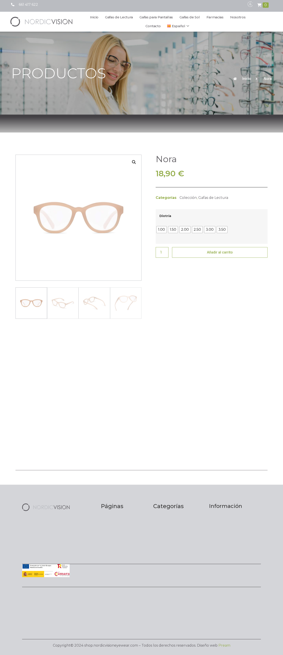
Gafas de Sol (190, 17)
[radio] (161, 229)
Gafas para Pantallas (156, 17)
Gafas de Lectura (119, 17)
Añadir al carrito (220, 252)
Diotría (165, 215)
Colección (188, 198)
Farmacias (215, 17)
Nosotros (238, 17)
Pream (224, 645)
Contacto (153, 26)
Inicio (94, 17)
